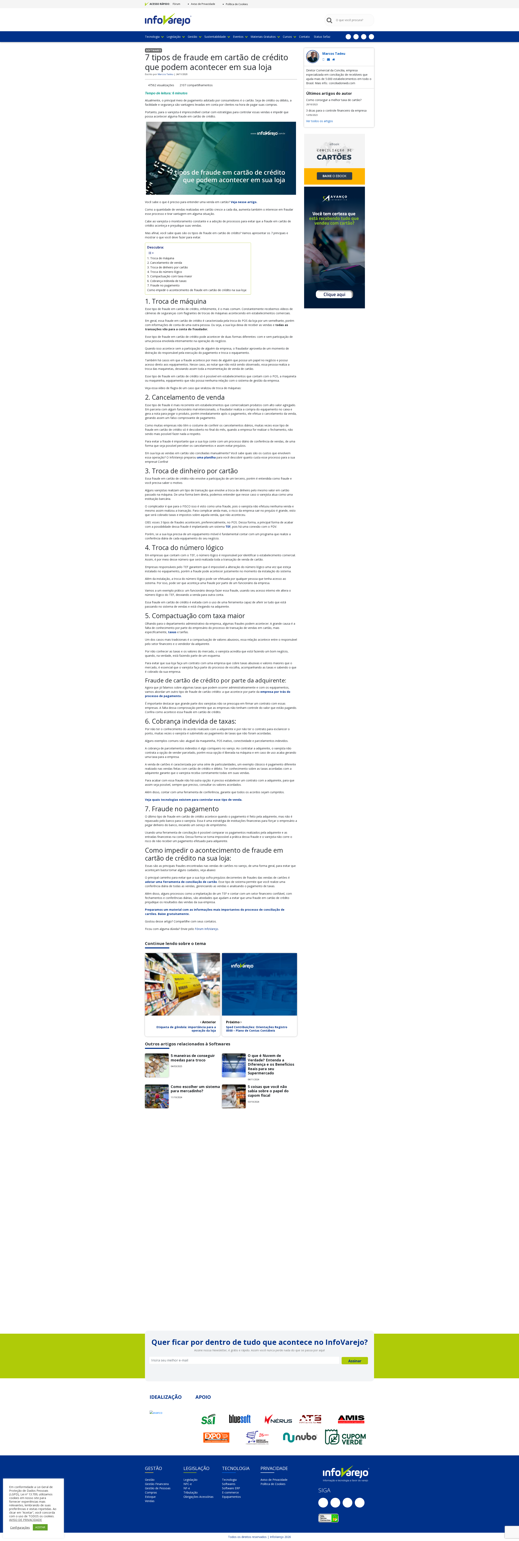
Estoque (150, 1497)
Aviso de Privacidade (203, 4)
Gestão (192, 37)
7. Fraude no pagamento (163, 285)
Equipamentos (231, 1497)
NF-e (186, 1488)
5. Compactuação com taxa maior (169, 276)
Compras (151, 1492)
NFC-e (187, 1484)
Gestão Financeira (157, 1484)
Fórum (176, 4)
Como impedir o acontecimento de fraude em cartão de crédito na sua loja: (197, 290)
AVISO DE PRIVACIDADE (25, 1520)
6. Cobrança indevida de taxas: (167, 281)
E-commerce (230, 1492)
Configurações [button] (20, 1527)
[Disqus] (221, 1167)
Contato (304, 37)
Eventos (238, 37)
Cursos (287, 37)
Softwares (228, 1484)
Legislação (174, 37)
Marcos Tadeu (165, 74)
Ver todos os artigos (319, 121)
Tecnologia (152, 37)
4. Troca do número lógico (164, 272)
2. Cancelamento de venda (164, 263)
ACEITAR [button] (40, 1527)
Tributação (190, 1492)
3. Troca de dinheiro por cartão (167, 267)
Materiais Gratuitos (263, 37)
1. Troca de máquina (160, 258)
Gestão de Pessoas (157, 1488)
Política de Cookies (237, 4)
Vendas (149, 1501)
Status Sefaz (322, 37)
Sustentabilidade (215, 37)
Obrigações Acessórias (198, 1497)
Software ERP (231, 1488)
